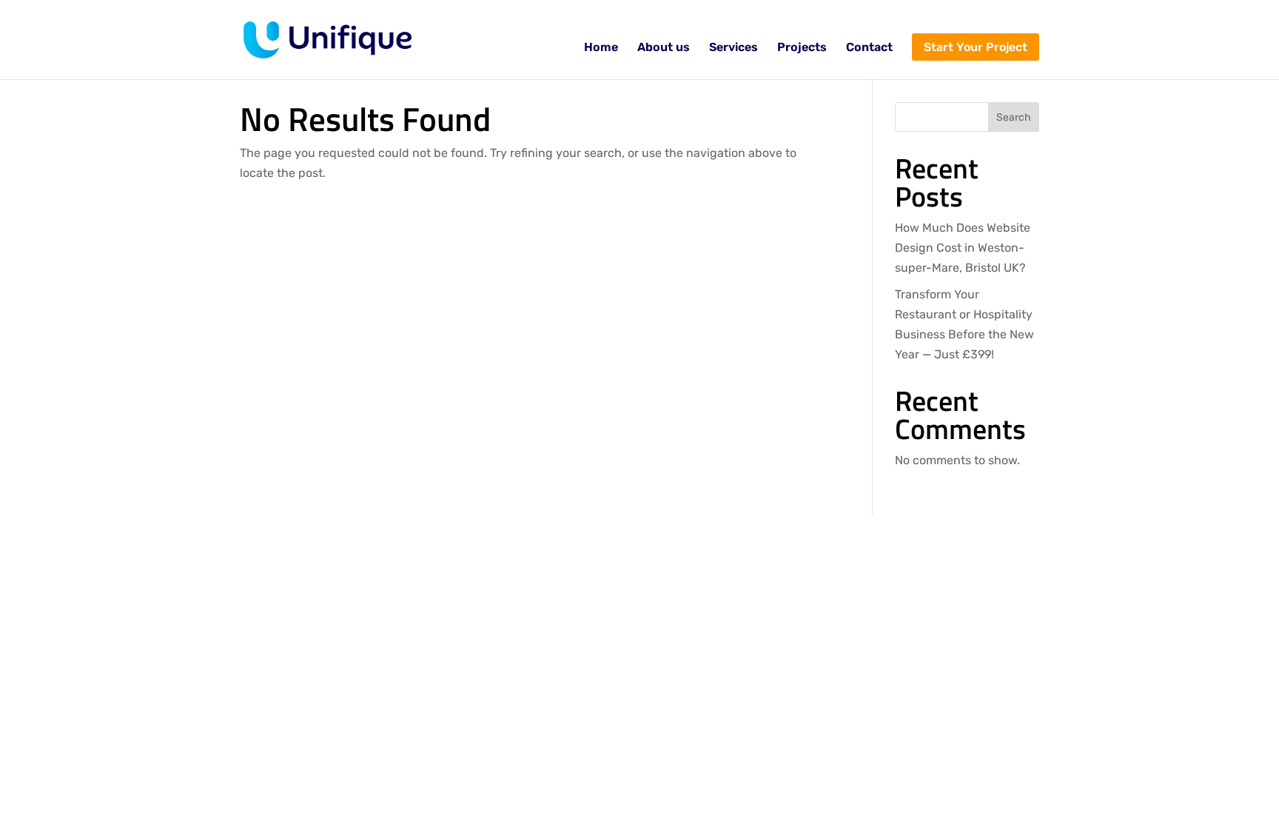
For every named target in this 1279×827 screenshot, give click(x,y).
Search (1013, 117)
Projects (802, 48)
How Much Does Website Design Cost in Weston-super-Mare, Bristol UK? (962, 248)
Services (733, 48)
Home (601, 48)
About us (663, 48)
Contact (869, 48)
